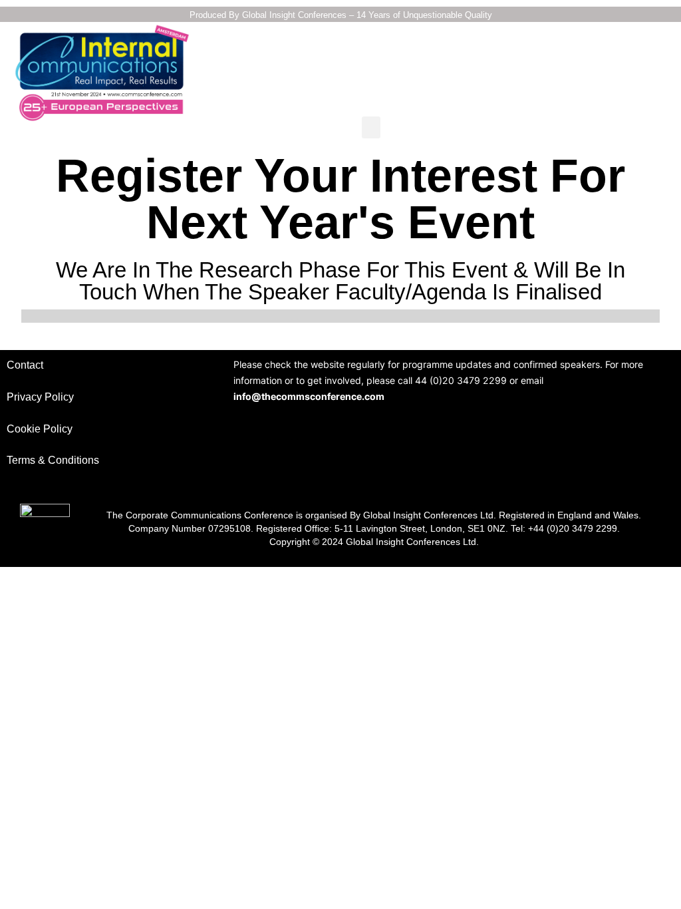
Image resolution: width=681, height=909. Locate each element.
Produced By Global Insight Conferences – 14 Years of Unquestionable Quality (341, 15)
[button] (371, 127)
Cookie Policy (39, 429)
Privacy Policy (40, 397)
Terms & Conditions (53, 460)
